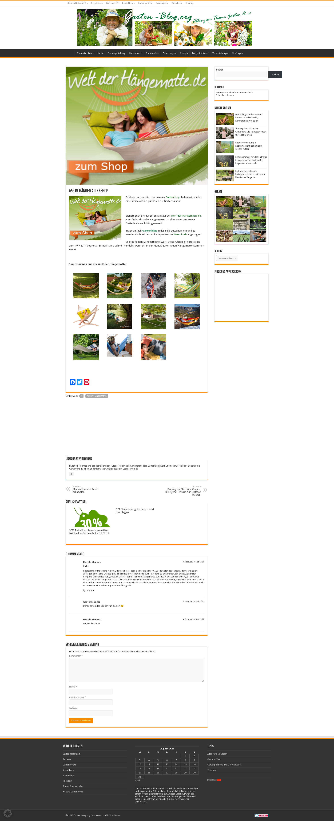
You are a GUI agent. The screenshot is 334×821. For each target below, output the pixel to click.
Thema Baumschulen (73, 786)
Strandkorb (68, 770)
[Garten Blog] (164, 27)
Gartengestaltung (116, 53)
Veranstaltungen (220, 53)
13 (167, 764)
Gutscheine (177, 3)
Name (73, 686)
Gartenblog (172, 197)
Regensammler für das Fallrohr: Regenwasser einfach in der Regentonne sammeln (251, 160)
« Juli (137, 780)
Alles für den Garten (217, 754)
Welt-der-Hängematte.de (186, 215)
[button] (7, 813)
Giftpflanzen (97, 3)
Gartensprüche (145, 3)
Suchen (219, 69)
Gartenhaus (68, 775)
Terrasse (67, 759)
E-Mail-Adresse (77, 697)
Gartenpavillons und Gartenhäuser (224, 764)
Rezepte (184, 53)
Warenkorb (180, 234)
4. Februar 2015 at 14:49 (193, 602)
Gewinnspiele (162, 3)
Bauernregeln (170, 53)
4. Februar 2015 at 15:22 (193, 619)
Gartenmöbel (152, 53)
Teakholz (211, 770)
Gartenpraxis (135, 53)
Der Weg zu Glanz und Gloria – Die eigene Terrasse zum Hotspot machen (183, 491)
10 (139, 764)
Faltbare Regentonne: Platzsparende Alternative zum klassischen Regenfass (250, 174)
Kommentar (76, 656)
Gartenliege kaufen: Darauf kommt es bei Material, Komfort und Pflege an (248, 117)
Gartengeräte (112, 3)
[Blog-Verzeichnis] (261, 815)
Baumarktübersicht (76, 3)
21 (176, 768)
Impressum (96, 815)
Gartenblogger (91, 602)
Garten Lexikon (84, 53)
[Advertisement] (136, 428)
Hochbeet (67, 781)
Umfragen (237, 53)
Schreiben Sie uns (225, 95)
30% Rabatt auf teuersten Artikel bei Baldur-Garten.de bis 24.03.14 (89, 532)
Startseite (70, 52)
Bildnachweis (113, 815)
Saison (100, 53)
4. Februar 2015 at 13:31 (193, 562)
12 (158, 764)
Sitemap (190, 3)
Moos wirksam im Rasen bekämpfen (85, 489)
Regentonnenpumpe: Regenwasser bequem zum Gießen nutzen (248, 145)
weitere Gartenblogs (73, 791)
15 (185, 764)
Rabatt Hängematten (97, 396)
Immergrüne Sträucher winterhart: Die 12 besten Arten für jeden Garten (250, 131)
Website (73, 708)
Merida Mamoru (92, 562)
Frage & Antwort (200, 53)
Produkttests (128, 3)
